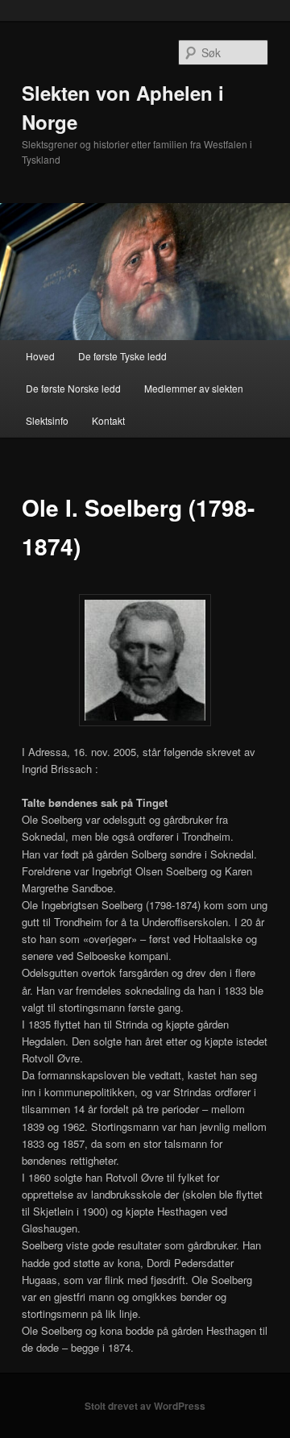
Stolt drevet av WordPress (145, 1406)
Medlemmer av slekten (193, 388)
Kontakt (108, 420)
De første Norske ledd (73, 388)
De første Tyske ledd (122, 356)
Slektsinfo (47, 420)
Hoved (40, 356)
